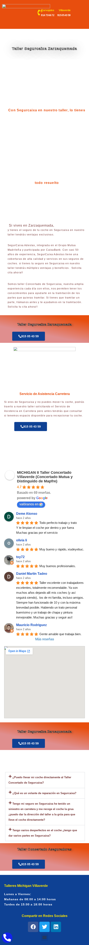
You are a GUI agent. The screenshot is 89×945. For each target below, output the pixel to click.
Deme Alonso (26, 513)
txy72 (20, 557)
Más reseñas (44, 639)
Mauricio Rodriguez (31, 625)
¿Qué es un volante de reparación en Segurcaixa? (44, 793)
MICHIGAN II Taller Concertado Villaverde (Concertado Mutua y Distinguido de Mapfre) (45, 476)
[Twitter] (44, 927)
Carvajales (47, 10)
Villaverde (65, 10)
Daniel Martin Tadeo (31, 573)
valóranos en (28, 504)
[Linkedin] (56, 927)
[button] (45, 780)
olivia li (21, 540)
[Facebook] (33, 927)
